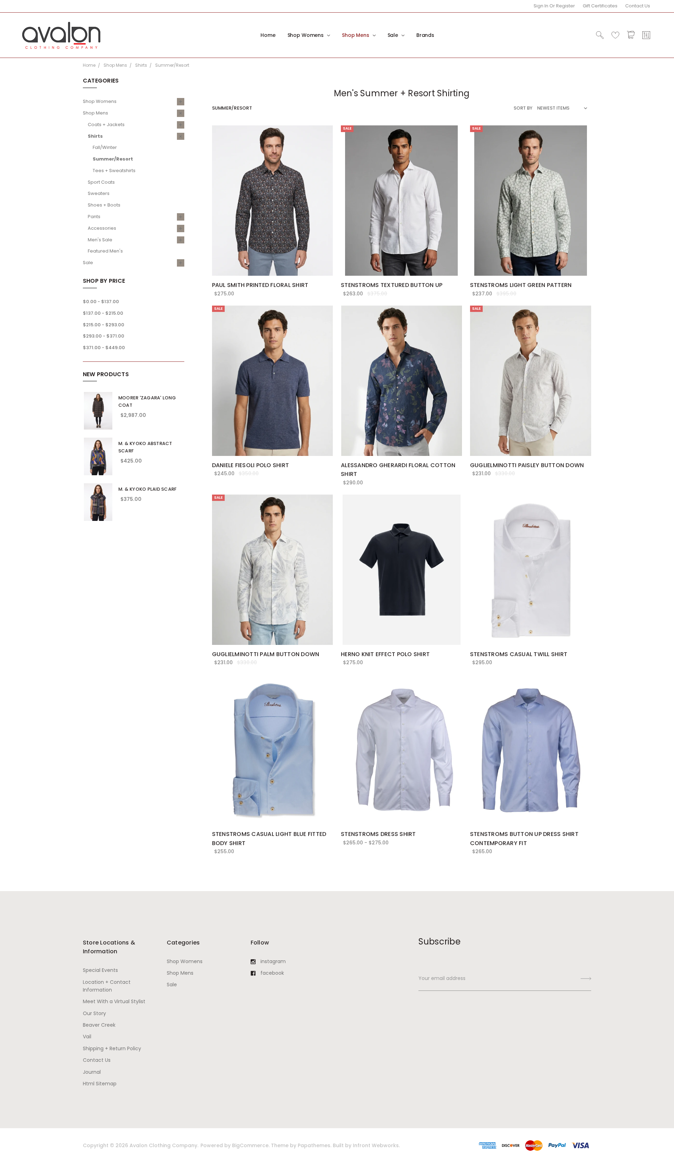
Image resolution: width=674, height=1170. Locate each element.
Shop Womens (306, 35)
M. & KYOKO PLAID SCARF (147, 489)
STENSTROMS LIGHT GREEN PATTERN (521, 285)
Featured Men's (105, 251)
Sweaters (99, 193)
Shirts (95, 136)
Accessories (102, 228)
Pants (94, 216)
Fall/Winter (105, 147)
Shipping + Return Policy (112, 1048)
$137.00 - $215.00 (103, 313)
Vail (87, 1036)
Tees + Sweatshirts (114, 170)
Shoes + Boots (104, 205)
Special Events (100, 970)
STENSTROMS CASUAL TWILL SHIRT (518, 654)
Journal (92, 1072)
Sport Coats (101, 182)
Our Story (94, 1013)
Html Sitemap (100, 1083)
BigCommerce (250, 1145)
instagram (273, 961)
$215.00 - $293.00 (103, 324)
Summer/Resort (113, 159)
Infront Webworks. (376, 1145)
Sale (393, 35)
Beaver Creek (99, 1024)
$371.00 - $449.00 (104, 347)
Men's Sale (100, 239)
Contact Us (637, 5)
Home (267, 35)
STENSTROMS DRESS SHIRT (378, 834)
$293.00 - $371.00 (103, 336)
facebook (272, 972)
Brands (425, 35)
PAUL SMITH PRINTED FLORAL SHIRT (260, 285)
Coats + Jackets (106, 124)
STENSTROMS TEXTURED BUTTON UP (391, 285)
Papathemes (314, 1145)
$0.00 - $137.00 (101, 301)
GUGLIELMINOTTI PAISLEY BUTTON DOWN (527, 465)
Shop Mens (356, 35)
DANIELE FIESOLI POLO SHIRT (250, 465)
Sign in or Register (554, 5)
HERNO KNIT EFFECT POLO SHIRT (385, 654)
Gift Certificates (600, 5)
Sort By (523, 108)
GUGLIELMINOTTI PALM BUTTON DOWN (265, 654)
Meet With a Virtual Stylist (114, 1001)
